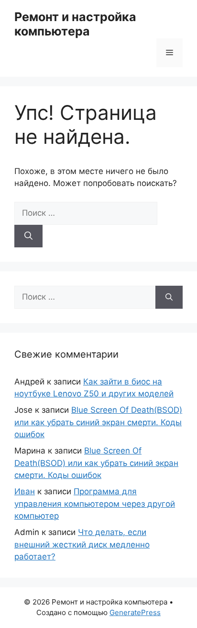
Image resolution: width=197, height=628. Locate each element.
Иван (24, 491)
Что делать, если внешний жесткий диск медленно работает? (82, 544)
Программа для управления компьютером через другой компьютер (94, 504)
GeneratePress (135, 612)
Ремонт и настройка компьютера (75, 24)
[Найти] (28, 236)
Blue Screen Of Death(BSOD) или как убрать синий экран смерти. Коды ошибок (98, 422)
